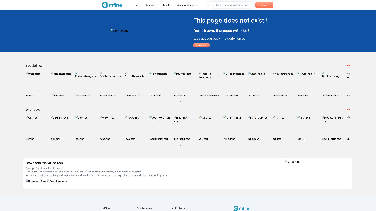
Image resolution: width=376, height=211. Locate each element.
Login (264, 5)
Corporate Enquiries (187, 5)
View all (346, 65)
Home (137, 5)
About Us (167, 5)
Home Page (201, 45)
